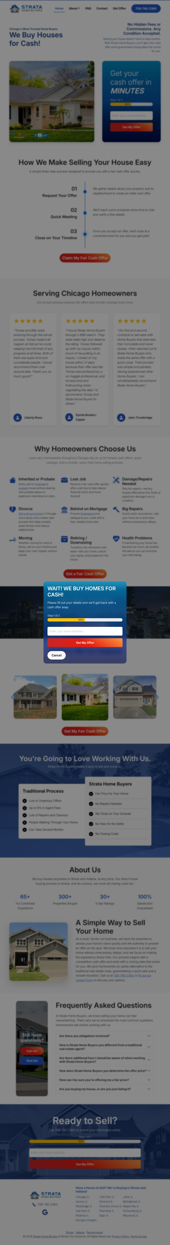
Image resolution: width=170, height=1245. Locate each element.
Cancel (57, 655)
